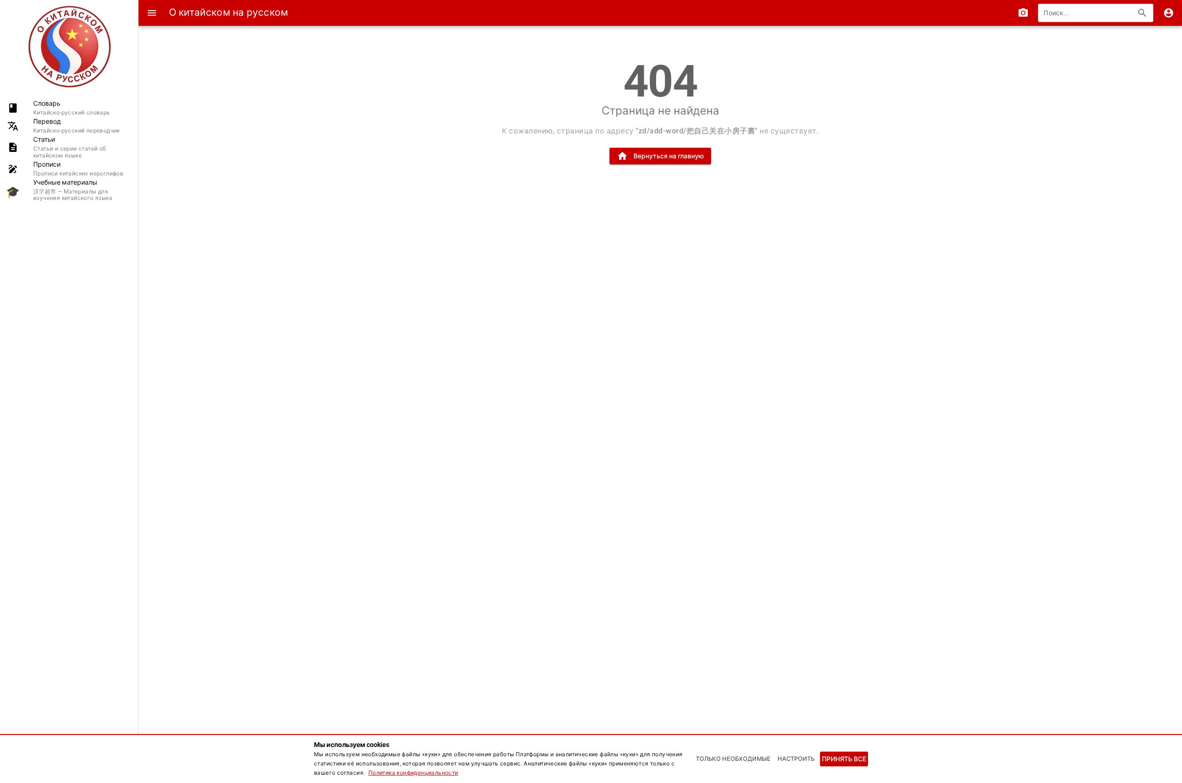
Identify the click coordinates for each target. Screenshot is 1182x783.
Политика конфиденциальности (413, 773)
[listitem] (69, 108)
